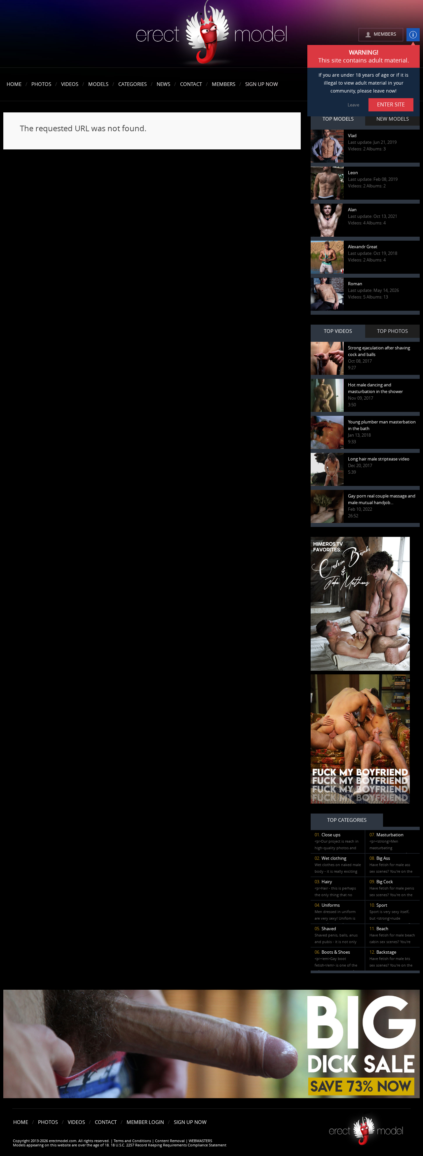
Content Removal (170, 1141)
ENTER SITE (391, 104)
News (163, 84)
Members (223, 84)
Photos (41, 84)
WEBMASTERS (200, 1141)
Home (14, 84)
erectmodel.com (211, 34)
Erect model (366, 1128)
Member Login (145, 1122)
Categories (132, 84)
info (413, 34)
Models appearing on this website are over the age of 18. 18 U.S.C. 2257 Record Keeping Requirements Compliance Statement (119, 1145)
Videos (69, 84)
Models (98, 84)
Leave (353, 104)
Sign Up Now (261, 84)
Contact (191, 84)
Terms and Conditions (132, 1141)
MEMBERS (385, 34)
